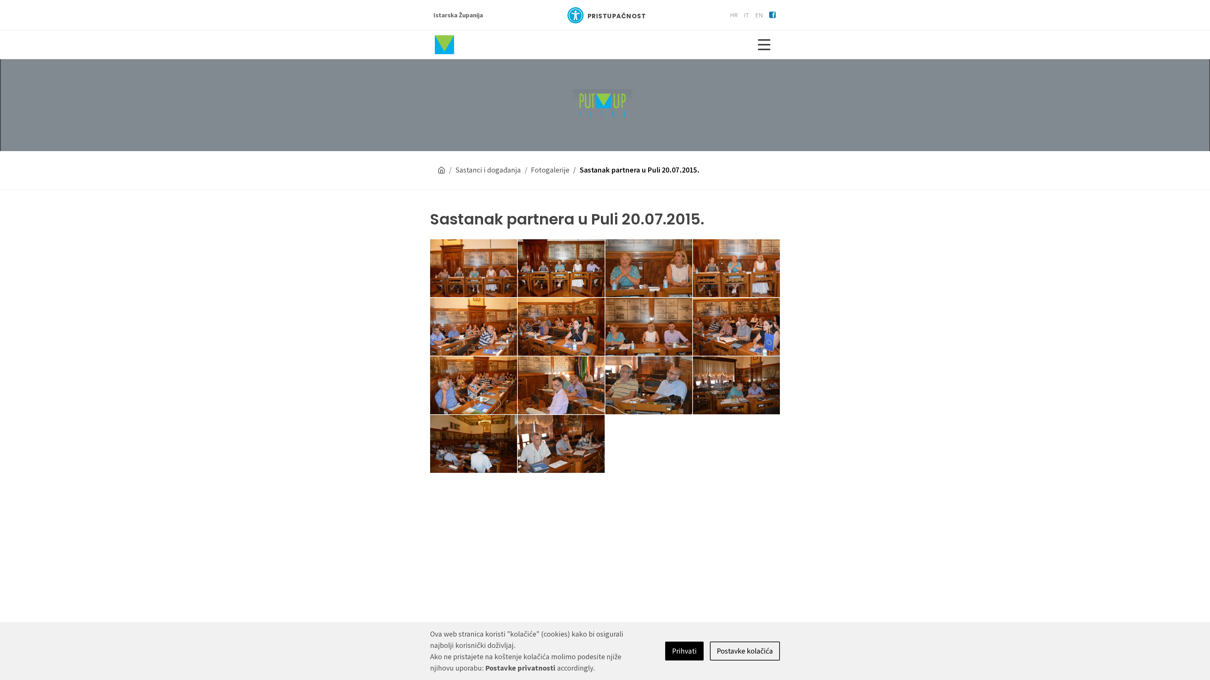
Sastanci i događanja (488, 170)
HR (734, 15)
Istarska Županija (458, 15)
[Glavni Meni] (764, 45)
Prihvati (684, 651)
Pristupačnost (617, 16)
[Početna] (441, 170)
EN (759, 15)
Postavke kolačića (745, 651)
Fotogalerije (550, 170)
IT (746, 15)
